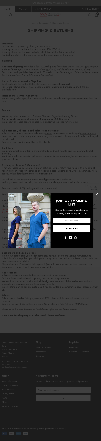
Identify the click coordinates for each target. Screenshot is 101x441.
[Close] (96, 194)
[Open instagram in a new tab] (75, 237)
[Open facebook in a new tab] (65, 237)
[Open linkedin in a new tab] (70, 237)
